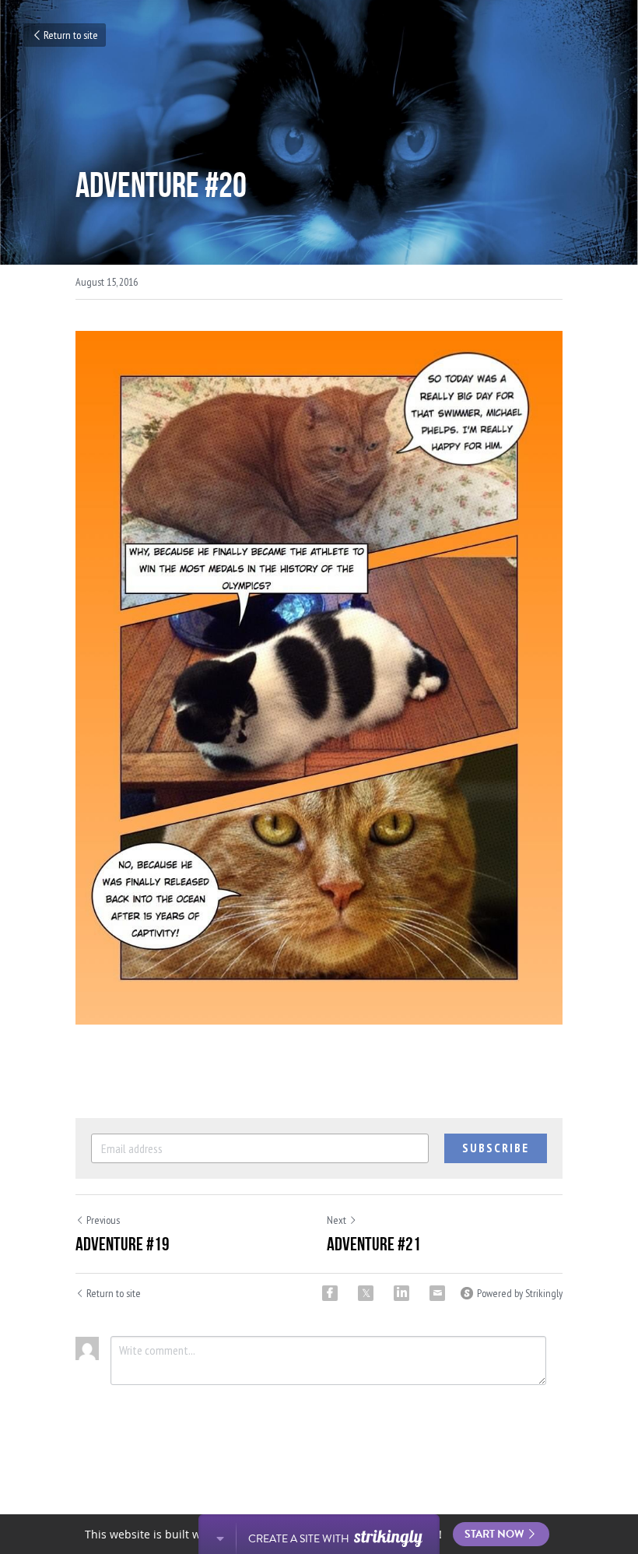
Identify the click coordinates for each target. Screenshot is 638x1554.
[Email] (437, 1293)
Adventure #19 (122, 1244)
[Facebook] (330, 1293)
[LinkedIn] (401, 1293)
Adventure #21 (374, 1244)
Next (336, 1220)
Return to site (71, 35)
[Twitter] (365, 1293)
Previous (103, 1220)
